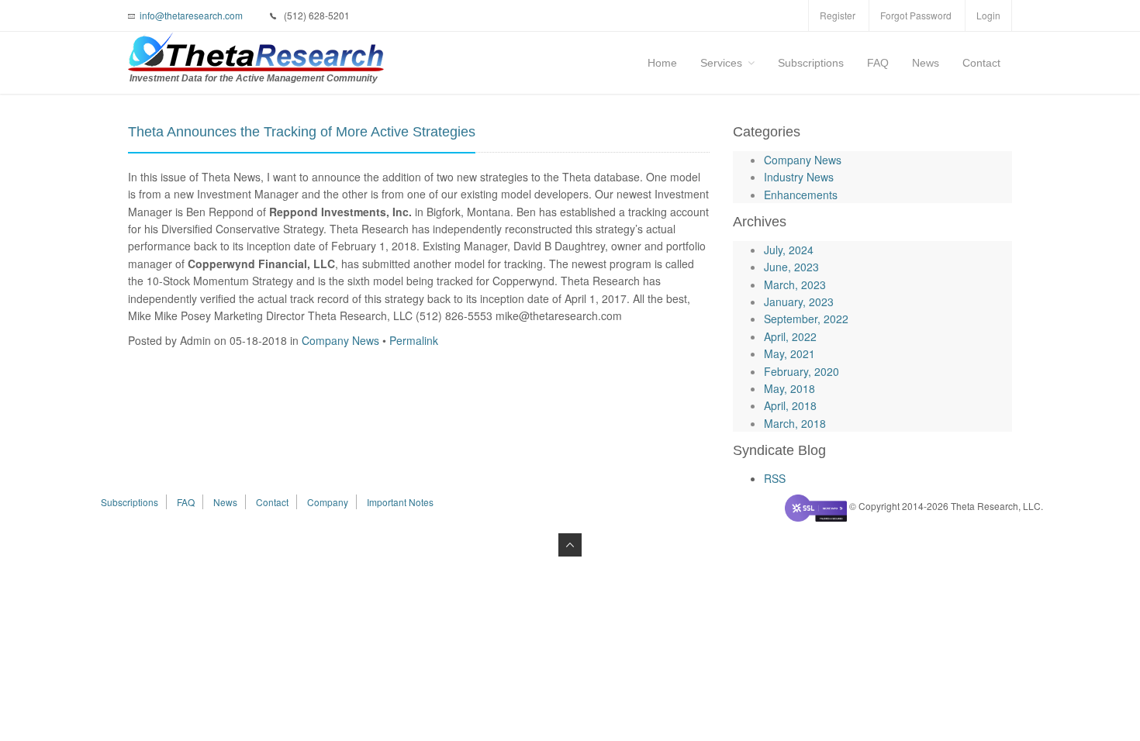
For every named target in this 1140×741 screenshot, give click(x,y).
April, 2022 (790, 336)
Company (327, 501)
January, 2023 (799, 301)
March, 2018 (795, 423)
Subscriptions (811, 63)
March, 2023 (795, 284)
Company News (340, 340)
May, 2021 (789, 353)
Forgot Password (916, 15)
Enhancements (801, 194)
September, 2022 (806, 318)
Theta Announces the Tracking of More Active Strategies (301, 132)
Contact (981, 63)
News (925, 63)
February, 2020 (801, 371)
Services (721, 63)
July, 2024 (789, 249)
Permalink (413, 340)
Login (988, 15)
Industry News (799, 176)
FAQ (878, 63)
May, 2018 (789, 388)
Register (837, 15)
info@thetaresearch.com (191, 15)
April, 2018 (790, 405)
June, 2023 (791, 266)
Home (662, 63)
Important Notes (400, 501)
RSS (775, 478)
